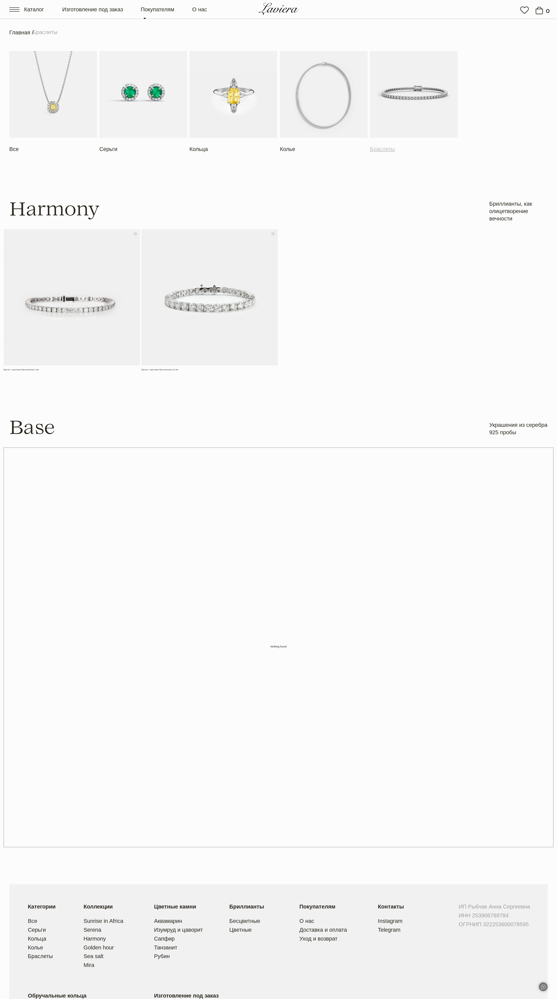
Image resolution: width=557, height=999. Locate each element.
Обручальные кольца (57, 995)
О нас (199, 9)
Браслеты (40, 956)
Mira (89, 965)
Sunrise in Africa (103, 921)
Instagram (390, 921)
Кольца (198, 149)
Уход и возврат (318, 938)
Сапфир (164, 938)
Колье (287, 149)
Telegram (389, 930)
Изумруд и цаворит (178, 930)
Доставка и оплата (323, 930)
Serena (92, 930)
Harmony (95, 938)
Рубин (162, 956)
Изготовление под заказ (92, 9)
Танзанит (165, 947)
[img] (524, 10)
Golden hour (99, 947)
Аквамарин (168, 921)
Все (14, 149)
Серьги (108, 149)
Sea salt (93, 956)
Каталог (34, 9)
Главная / (21, 32)
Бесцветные (244, 921)
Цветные (240, 930)
